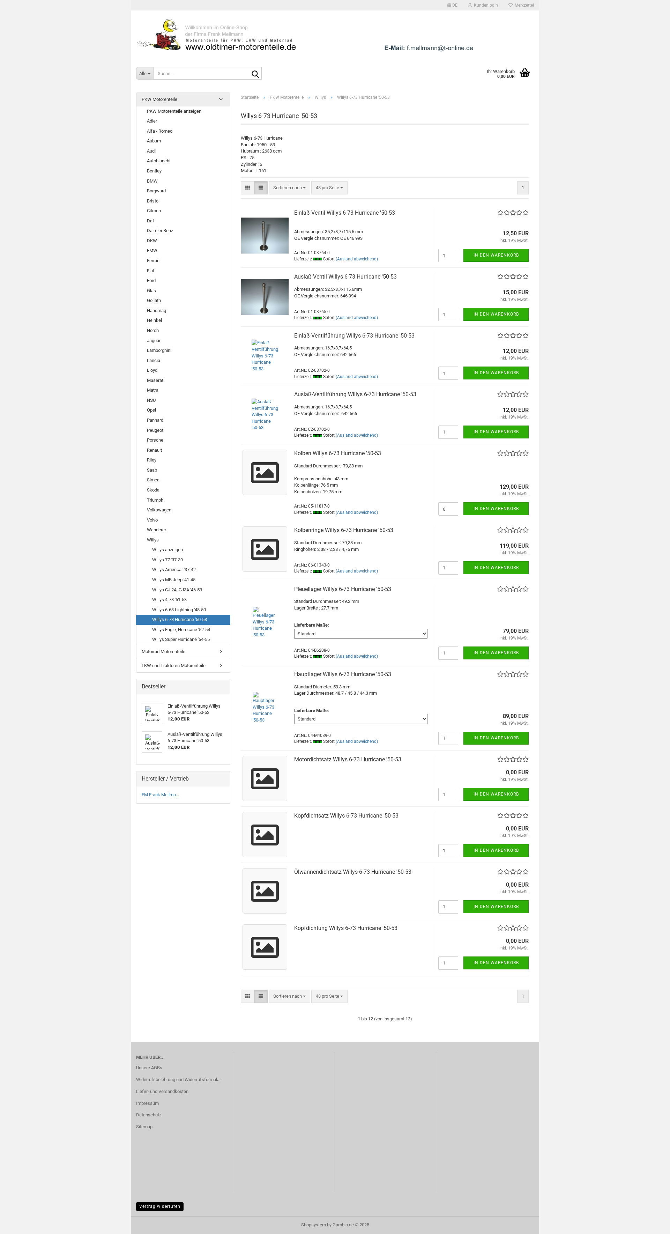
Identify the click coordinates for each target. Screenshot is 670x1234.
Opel (151, 410)
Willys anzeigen (167, 549)
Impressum (147, 1103)
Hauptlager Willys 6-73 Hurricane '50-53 (342, 674)
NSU (151, 400)
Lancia (153, 360)
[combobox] (289, 188)
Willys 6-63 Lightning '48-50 (179, 609)
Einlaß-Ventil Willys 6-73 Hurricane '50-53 (344, 212)
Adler (152, 121)
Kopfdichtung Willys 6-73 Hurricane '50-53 (345, 928)
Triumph (155, 500)
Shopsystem (313, 1224)
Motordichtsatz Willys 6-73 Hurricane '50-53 (347, 759)
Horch (153, 330)
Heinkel (154, 320)
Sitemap (144, 1126)
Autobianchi (158, 160)
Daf (150, 220)
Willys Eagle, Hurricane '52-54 (181, 629)
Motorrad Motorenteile (163, 651)
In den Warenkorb (496, 255)
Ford (151, 280)
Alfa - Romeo (159, 131)
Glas (151, 290)
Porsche (155, 440)
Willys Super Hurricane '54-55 (181, 639)
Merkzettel (523, 5)
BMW (152, 181)
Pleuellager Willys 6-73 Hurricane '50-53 (342, 589)
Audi (151, 151)
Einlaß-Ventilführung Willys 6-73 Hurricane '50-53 (354, 335)
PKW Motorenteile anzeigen (174, 111)
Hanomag (156, 310)
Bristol (153, 201)
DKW (152, 240)
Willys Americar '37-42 (174, 569)
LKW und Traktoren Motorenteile (174, 665)
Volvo (152, 520)
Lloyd (152, 370)
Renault (154, 450)
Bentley (154, 170)
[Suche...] (255, 73)
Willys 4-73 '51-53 (169, 599)
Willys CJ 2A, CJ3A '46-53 (177, 589)
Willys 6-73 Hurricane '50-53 (179, 619)
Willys (153, 539)
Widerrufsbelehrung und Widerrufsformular (178, 1079)
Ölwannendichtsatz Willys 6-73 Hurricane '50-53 (352, 872)
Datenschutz (148, 1114)
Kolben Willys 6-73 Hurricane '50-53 (337, 453)
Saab (152, 470)
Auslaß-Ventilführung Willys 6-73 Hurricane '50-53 (355, 394)
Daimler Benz (160, 230)
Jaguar (154, 340)
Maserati (155, 380)
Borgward (156, 190)
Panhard (155, 420)
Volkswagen (159, 509)
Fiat (150, 270)
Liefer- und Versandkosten (162, 1091)
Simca (153, 479)
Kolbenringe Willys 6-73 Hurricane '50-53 (343, 530)
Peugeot (155, 430)
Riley (151, 460)
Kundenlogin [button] (485, 5)
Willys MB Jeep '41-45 (173, 579)
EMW (152, 250)
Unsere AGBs (149, 1067)
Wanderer (156, 529)
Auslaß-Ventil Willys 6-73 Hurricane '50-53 (345, 276)
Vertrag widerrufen (159, 1206)
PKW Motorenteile (159, 99)
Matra (152, 390)
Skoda (153, 490)
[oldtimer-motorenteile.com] (335, 34)
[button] (452, 5)
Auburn (154, 140)
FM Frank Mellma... (160, 794)
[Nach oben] (650, 1223)
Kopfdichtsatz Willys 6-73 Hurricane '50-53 (346, 815)
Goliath (154, 300)
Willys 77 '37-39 (167, 559)
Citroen (154, 210)
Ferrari (153, 260)
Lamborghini (159, 350)
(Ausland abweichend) (357, 259)
